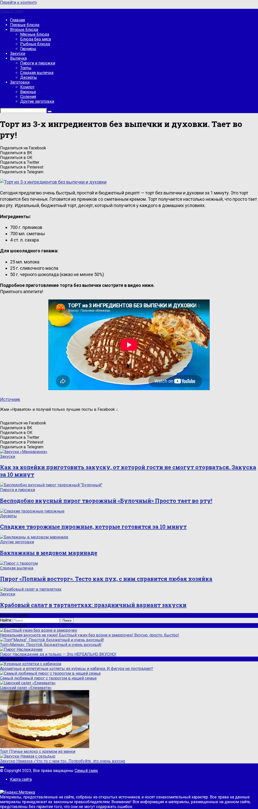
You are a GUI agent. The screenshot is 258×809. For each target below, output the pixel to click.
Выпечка (18, 58)
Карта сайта (21, 779)
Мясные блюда (34, 34)
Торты (25, 67)
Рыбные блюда (35, 44)
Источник (10, 399)
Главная (17, 20)
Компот (27, 87)
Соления (28, 96)
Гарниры (28, 48)
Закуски (17, 53)
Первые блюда (24, 24)
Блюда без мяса (35, 39)
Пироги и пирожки (37, 63)
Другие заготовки (37, 101)
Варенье (28, 91)
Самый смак (11, 11)
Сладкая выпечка (36, 72)
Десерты (28, 77)
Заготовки (19, 82)
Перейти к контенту (18, 2)
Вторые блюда (24, 29)
